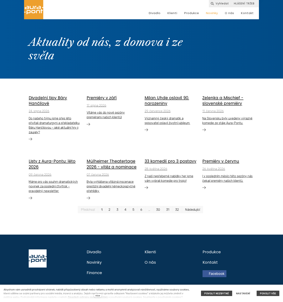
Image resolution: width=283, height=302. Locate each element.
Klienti (150, 252)
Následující (192, 209)
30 (158, 209)
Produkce (212, 252)
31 (167, 209)
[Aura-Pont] (33, 9)
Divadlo (94, 252)
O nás (150, 262)
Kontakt (210, 262)
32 (177, 209)
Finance (94, 272)
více (97, 295)
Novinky (94, 262)
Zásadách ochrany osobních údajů (88, 297)
